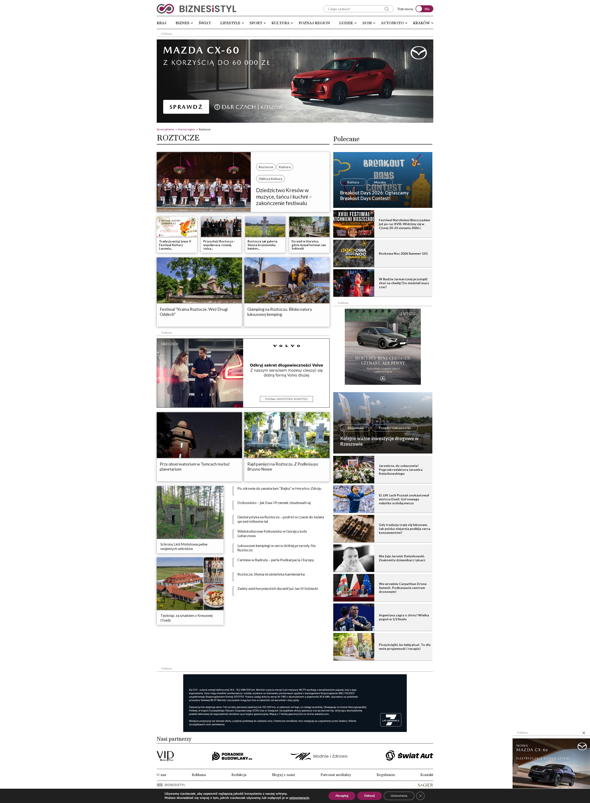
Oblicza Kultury (270, 179)
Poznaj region (314, 23)
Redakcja (238, 775)
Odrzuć (369, 796)
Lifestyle (230, 23)
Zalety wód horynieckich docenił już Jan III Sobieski (277, 588)
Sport (256, 23)
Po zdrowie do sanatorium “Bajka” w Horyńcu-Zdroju (279, 488)
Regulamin (386, 775)
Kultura (280, 23)
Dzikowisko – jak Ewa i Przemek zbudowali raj (274, 502)
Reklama (199, 775)
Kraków (421, 23)
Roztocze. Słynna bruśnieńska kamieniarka (271, 574)
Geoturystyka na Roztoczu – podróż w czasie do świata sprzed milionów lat (280, 519)
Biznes (182, 23)
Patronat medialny (336, 775)
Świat (205, 23)
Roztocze (266, 167)
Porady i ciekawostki (395, 428)
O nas (161, 775)
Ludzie (346, 23)
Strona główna (165, 129)
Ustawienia (399, 796)
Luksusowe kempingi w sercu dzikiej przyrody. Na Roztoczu (276, 547)
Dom (367, 23)
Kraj (161, 23)
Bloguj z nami (283, 775)
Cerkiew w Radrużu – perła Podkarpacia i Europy (275, 560)
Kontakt (426, 775)
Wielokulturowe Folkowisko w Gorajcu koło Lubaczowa (272, 533)
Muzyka (380, 182)
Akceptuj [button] (341, 796)
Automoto (392, 23)
